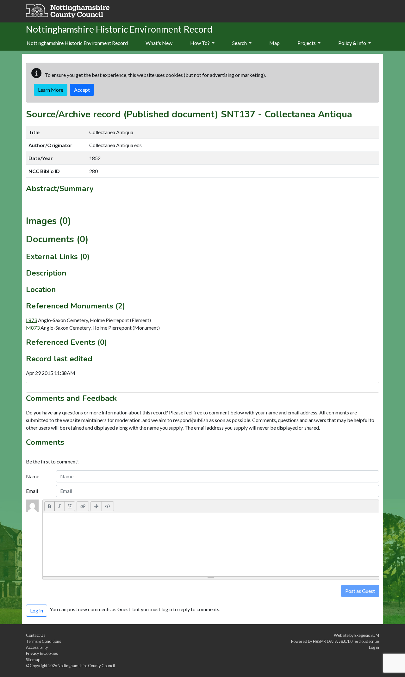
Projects (307, 43)
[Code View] (108, 506)
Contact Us (35, 635)
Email (32, 491)
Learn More (50, 90)
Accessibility (37, 647)
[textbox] (211, 544)
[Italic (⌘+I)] (59, 506)
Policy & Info (352, 43)
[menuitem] (159, 43)
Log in (374, 647)
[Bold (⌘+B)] (49, 506)
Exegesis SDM (366, 635)
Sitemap (33, 659)
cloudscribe (368, 641)
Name (32, 476)
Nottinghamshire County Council (86, 665)
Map (274, 43)
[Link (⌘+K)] (83, 506)
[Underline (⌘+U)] (70, 506)
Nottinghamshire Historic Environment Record (77, 43)
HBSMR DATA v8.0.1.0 (333, 641)
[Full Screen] (96, 506)
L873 (31, 320)
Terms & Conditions (43, 641)
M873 (33, 328)
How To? (200, 43)
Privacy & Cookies (42, 653)
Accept (82, 90)
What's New (159, 43)
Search (240, 43)
